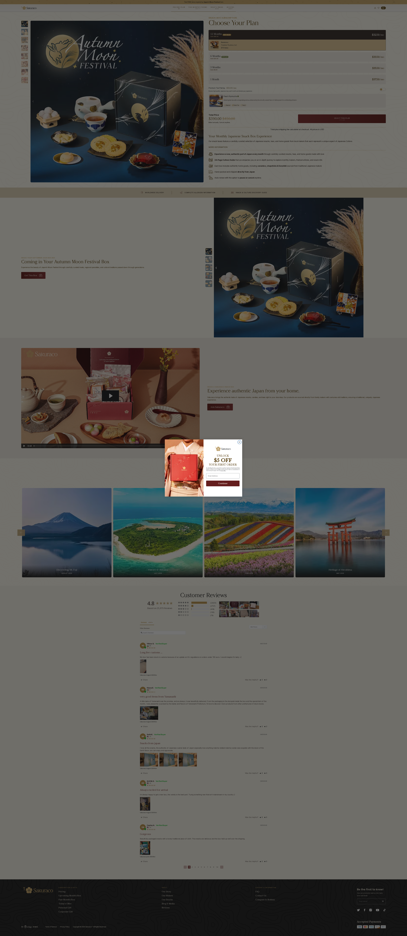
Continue (223, 483)
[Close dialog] (239, 442)
